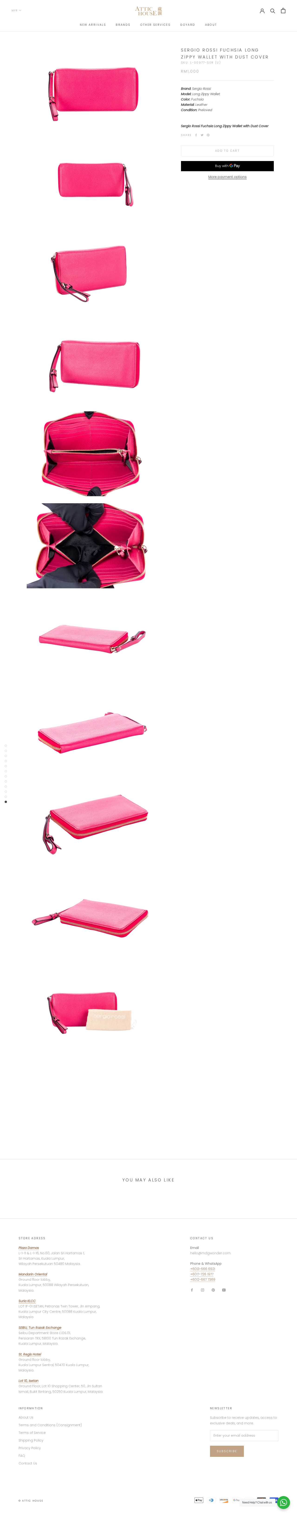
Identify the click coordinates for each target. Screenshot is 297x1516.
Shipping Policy (31, 1440)
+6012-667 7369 (202, 1279)
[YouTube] (224, 1289)
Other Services (155, 25)
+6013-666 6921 (202, 1269)
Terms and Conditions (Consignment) (50, 1425)
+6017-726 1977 (201, 1274)
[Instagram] (202, 1289)
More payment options (227, 176)
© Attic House (31, 1501)
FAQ (22, 1455)
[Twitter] (202, 135)
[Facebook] (196, 135)
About (211, 25)
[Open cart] (283, 10)
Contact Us (28, 1463)
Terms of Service (32, 1432)
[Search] (272, 10)
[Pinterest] (208, 135)
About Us (26, 1417)
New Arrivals (93, 25)
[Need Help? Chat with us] (283, 1502)
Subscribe (227, 1451)
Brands (123, 25)
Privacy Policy (30, 1448)
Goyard (187, 25)
